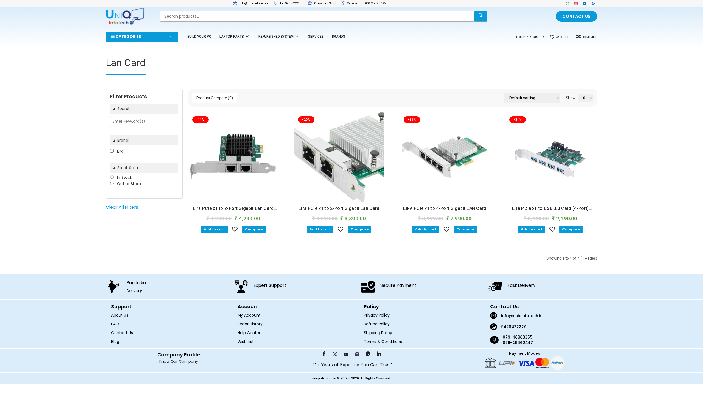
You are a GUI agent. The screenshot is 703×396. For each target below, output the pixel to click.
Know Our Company (178, 361)
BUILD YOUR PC (199, 36)
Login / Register (530, 37)
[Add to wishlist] (235, 229)
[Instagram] (576, 3)
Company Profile (178, 354)
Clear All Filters (122, 207)
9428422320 (513, 326)
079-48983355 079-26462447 (518, 339)
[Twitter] (335, 354)
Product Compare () (214, 98)
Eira (120, 151)
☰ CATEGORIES (126, 36)
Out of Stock (128, 184)
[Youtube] (346, 354)
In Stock (124, 177)
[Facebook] (593, 3)
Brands (338, 36)
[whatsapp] (567, 3)
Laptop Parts (231, 36)
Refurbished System (276, 36)
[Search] (480, 16)
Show (571, 98)
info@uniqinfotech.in (521, 315)
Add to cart (214, 229)
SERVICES (316, 36)
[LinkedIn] (584, 3)
